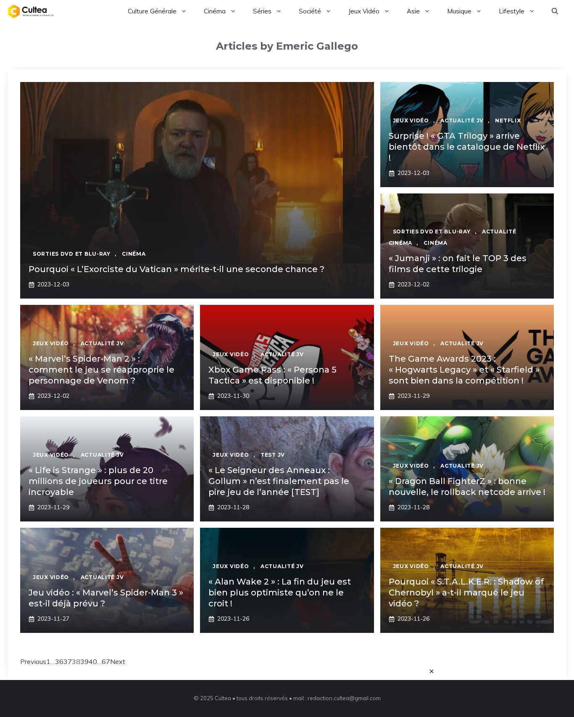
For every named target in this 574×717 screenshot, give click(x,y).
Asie (413, 11)
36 (59, 661)
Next (117, 661)
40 (93, 661)
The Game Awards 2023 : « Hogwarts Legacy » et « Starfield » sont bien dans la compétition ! (464, 370)
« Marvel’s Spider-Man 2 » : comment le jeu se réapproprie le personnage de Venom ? (101, 370)
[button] (554, 11)
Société (310, 11)
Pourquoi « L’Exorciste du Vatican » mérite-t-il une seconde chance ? (176, 269)
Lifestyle (511, 11)
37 (67, 661)
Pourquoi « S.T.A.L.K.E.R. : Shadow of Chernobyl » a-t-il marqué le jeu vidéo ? (466, 593)
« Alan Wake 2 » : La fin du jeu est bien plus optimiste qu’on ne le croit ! (279, 593)
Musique (459, 11)
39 (84, 661)
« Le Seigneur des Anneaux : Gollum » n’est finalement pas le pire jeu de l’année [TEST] (278, 481)
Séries (262, 11)
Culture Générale (152, 11)
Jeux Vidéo (363, 11)
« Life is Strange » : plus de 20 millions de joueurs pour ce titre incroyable (98, 481)
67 (106, 661)
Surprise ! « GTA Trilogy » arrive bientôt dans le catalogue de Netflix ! (467, 147)
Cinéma (215, 11)
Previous (33, 661)
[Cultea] (31, 11)
